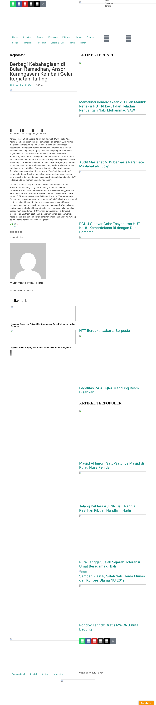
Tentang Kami (18, 674)
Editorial (66, 37)
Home (15, 37)
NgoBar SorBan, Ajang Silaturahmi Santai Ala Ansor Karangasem (41, 348)
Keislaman (53, 37)
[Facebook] (88, 641)
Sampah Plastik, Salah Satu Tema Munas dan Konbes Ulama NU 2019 (112, 578)
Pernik (72, 43)
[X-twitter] (107, 641)
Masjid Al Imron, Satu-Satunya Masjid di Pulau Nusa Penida (111, 465)
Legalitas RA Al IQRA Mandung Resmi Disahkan (109, 390)
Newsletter (58, 674)
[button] (14, 132)
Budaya (90, 37)
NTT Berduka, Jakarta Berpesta (104, 331)
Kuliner (83, 43)
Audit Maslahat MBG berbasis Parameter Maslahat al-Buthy (112, 164)
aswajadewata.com (112, 673)
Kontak (45, 674)
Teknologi (27, 43)
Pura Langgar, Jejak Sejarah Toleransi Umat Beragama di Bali (109, 564)
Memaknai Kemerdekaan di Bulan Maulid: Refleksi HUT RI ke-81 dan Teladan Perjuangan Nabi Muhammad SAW (112, 106)
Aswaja (40, 37)
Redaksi (33, 674)
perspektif (41, 43)
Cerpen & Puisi (57, 43)
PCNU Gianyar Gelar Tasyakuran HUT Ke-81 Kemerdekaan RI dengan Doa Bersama (109, 228)
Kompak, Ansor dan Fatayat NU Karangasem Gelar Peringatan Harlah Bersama (43, 325)
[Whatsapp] (82, 641)
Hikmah (78, 37)
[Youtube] (94, 641)
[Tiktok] (113, 641)
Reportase (27, 37)
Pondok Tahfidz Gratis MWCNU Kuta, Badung (109, 627)
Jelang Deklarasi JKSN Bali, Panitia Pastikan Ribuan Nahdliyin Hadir (107, 508)
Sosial (15, 43)
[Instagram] (101, 641)
